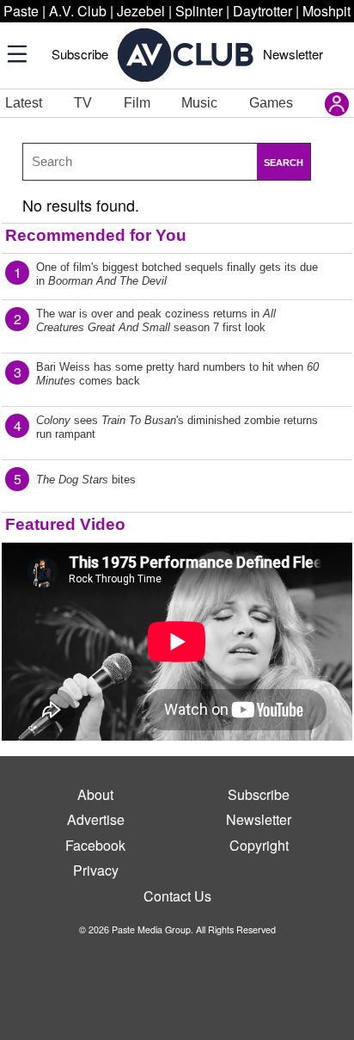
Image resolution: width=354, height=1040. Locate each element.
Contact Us (177, 896)
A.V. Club (78, 11)
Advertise (96, 819)
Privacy (96, 870)
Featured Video (65, 524)
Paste (21, 11)
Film (137, 102)
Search (283, 162)
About (95, 794)
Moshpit (326, 11)
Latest (23, 102)
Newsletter (293, 54)
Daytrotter (262, 11)
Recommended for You (95, 235)
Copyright (259, 845)
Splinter (199, 11)
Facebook (95, 845)
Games (271, 102)
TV (83, 102)
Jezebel (141, 11)
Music (199, 102)
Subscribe (80, 54)
